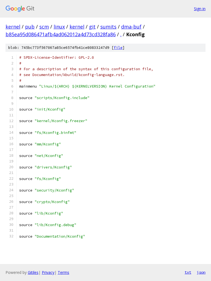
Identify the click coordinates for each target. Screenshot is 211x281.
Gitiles (33, 272)
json (201, 272)
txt (188, 272)
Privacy (48, 272)
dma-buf (131, 26)
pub (30, 26)
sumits (108, 26)
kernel (12, 26)
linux (59, 26)
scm (44, 26)
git (92, 26)
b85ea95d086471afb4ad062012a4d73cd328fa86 (60, 34)
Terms (63, 272)
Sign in (200, 8)
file (118, 47)
